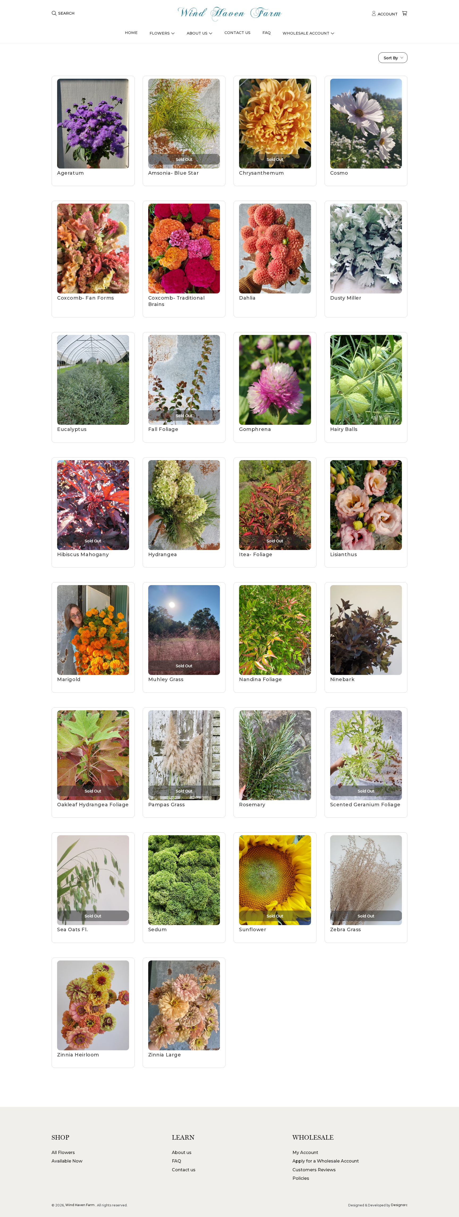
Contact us (184, 1169)
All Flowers (63, 1152)
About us (182, 1152)
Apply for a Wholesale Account (325, 1161)
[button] (63, 13)
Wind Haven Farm (80, 1205)
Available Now (67, 1161)
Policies (300, 1178)
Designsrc (399, 1205)
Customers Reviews (314, 1169)
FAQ (176, 1161)
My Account (305, 1152)
